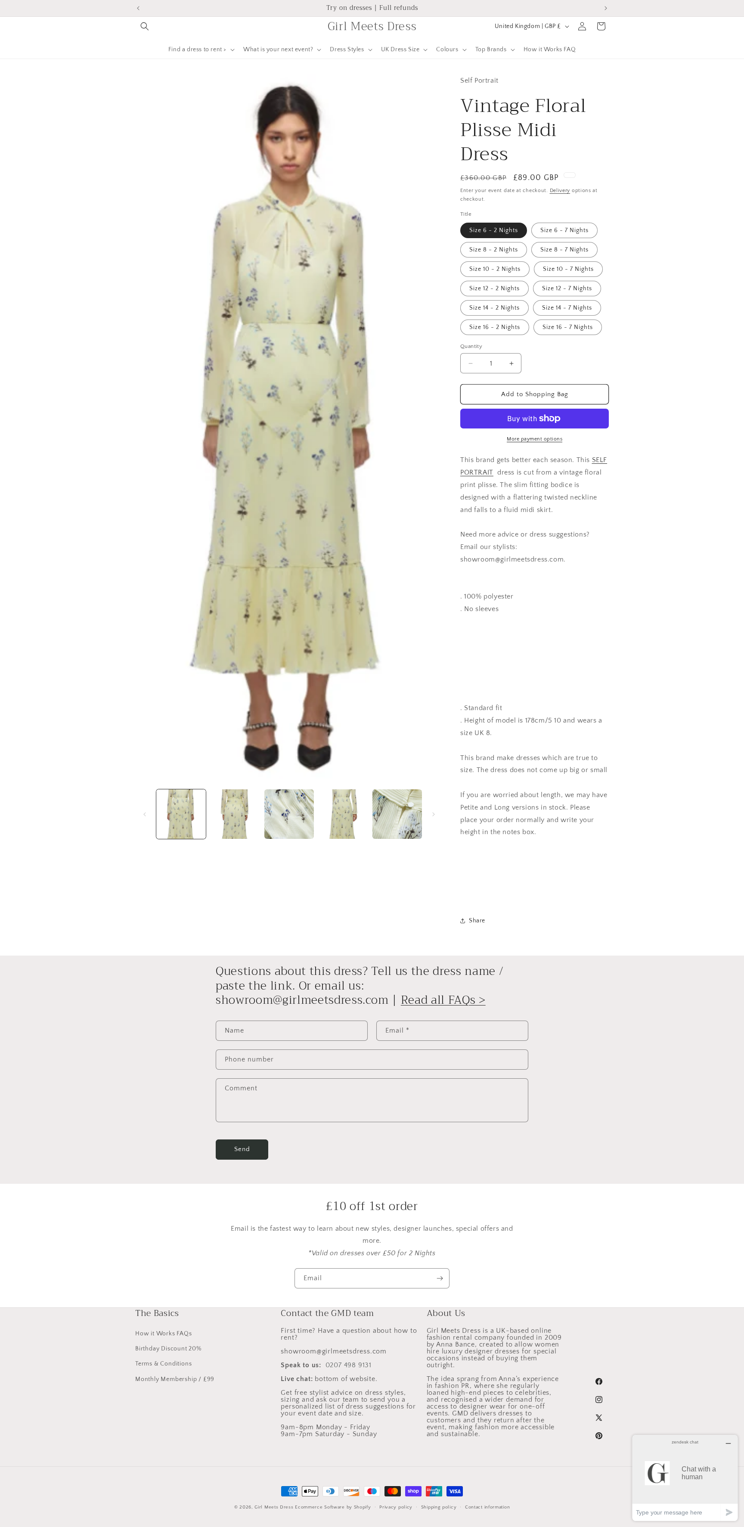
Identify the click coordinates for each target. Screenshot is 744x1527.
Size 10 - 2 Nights (495, 269)
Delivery (560, 190)
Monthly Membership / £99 (174, 1379)
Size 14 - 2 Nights (494, 307)
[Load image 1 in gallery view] (181, 814)
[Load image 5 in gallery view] (397, 814)
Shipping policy (439, 1507)
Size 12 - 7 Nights (567, 288)
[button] (144, 26)
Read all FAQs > (443, 1000)
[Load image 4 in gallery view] (343, 814)
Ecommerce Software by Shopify (333, 1507)
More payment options (534, 439)
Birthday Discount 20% (168, 1348)
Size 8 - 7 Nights (564, 249)
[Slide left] (144, 814)
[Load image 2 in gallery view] (235, 814)
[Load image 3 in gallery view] (289, 814)
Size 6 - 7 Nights (564, 230)
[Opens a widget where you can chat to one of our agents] (685, 1477)
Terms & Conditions (163, 1363)
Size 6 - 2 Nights (493, 230)
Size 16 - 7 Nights (567, 327)
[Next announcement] (605, 8)
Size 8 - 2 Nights (493, 249)
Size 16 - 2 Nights (494, 327)
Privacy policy (395, 1507)
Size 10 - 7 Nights (568, 269)
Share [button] (477, 920)
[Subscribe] (439, 1278)
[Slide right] (433, 814)
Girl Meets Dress (273, 1507)
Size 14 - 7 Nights (567, 307)
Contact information (487, 1507)
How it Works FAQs (163, 1333)
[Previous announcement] (138, 8)
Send (242, 1149)
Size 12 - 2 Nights (494, 288)
